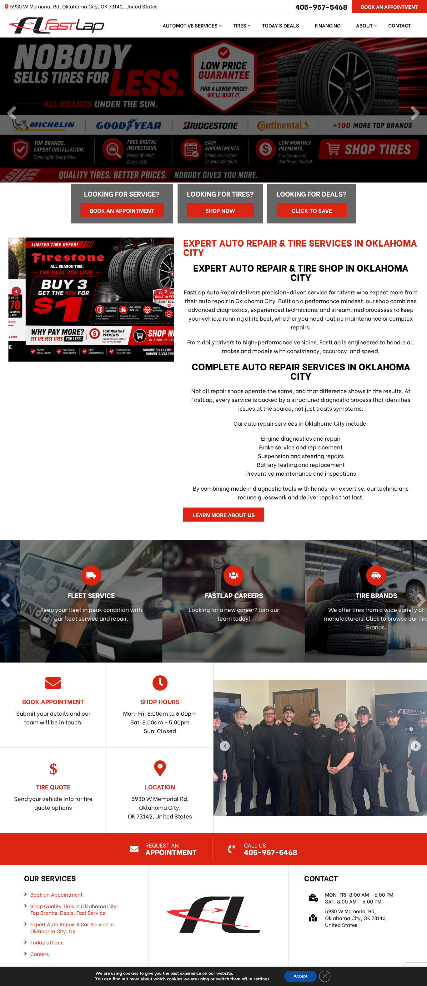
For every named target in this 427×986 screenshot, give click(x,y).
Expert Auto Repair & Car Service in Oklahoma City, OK (72, 927)
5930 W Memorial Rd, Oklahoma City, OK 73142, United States (160, 801)
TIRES (239, 25)
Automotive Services (190, 25)
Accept (300, 976)
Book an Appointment (122, 210)
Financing (327, 25)
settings (261, 979)
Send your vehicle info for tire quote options (53, 796)
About (364, 25)
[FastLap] (56, 24)
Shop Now (220, 210)
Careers (39, 953)
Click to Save (312, 210)
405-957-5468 (321, 6)
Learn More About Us (224, 514)
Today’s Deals (280, 25)
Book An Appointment (389, 6)
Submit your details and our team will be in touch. (53, 711)
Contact (399, 25)
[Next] (415, 113)
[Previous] (11, 113)
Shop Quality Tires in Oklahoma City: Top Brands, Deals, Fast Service (74, 909)
